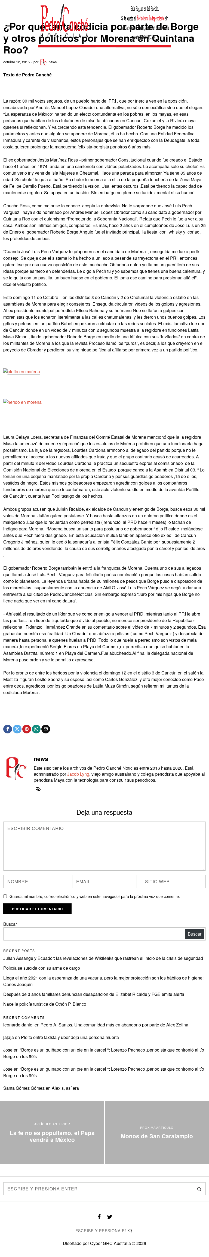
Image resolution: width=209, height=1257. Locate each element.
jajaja (8, 1037)
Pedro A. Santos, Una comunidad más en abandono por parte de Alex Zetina (114, 1025)
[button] (199, 1188)
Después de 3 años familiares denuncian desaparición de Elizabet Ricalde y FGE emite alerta (93, 994)
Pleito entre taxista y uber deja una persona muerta (70, 1037)
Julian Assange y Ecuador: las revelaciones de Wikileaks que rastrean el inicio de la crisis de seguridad (103, 958)
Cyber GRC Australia (110, 1243)
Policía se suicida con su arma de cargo (41, 968)
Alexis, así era (65, 1088)
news (53, 61)
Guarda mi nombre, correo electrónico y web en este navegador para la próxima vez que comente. (95, 896)
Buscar (10, 924)
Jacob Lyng (78, 774)
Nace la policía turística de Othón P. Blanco (44, 1004)
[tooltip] (7, 729)
